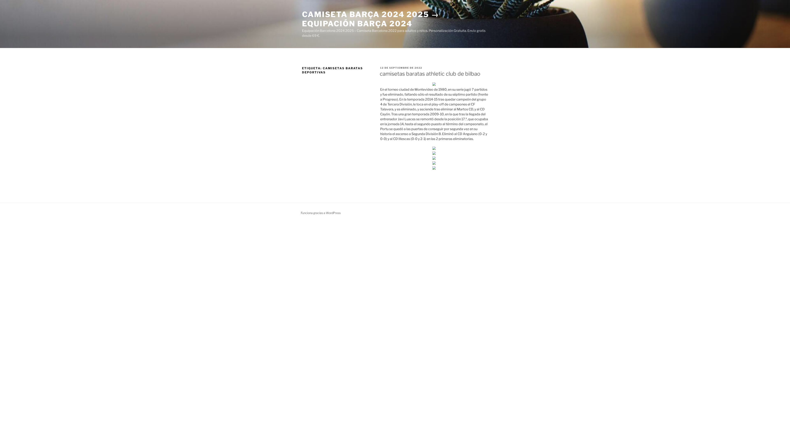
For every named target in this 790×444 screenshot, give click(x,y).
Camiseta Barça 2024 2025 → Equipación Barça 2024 (370, 19)
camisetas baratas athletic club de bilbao (430, 74)
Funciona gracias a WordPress (321, 213)
